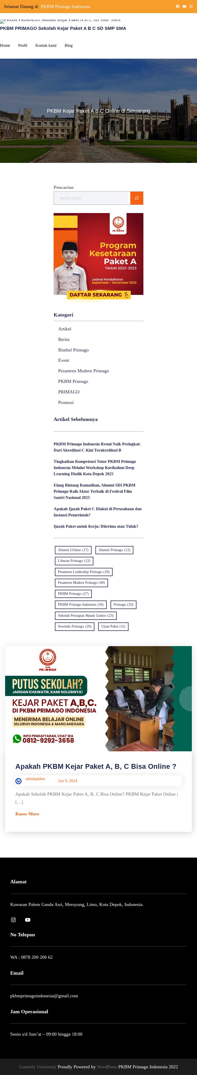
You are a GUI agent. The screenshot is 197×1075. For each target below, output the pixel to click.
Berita (64, 339)
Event (63, 360)
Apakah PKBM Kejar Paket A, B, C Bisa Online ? (95, 766)
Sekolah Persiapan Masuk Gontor (86, 616)
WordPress (107, 1066)
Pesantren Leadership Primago (84, 572)
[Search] (136, 198)
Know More (27, 813)
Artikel (64, 328)
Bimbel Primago (73, 350)
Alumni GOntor (73, 550)
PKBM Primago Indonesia (65, 6)
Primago (123, 604)
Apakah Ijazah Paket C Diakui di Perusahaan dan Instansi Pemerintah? (98, 512)
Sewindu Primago (74, 626)
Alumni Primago (114, 550)
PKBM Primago (73, 381)
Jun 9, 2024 (67, 781)
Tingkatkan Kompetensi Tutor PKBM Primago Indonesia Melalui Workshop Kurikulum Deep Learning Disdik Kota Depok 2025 (95, 467)
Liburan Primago (74, 561)
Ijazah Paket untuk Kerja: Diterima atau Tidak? (96, 526)
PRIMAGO (69, 391)
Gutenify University (38, 1066)
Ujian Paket (113, 626)
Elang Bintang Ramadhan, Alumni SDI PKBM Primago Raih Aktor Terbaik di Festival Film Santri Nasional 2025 (94, 491)
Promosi (66, 402)
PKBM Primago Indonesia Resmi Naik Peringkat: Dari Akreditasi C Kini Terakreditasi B (97, 447)
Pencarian (64, 187)
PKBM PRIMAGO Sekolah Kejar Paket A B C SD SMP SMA (63, 28)
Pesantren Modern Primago (83, 370)
